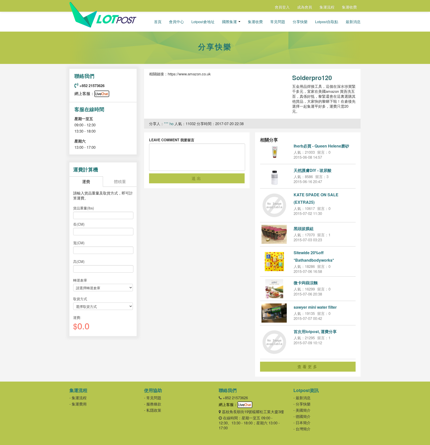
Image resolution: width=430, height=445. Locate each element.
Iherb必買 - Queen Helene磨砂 (321, 146)
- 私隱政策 (152, 410)
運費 (86, 181)
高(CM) (79, 261)
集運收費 (349, 6)
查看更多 (307, 366)
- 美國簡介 (302, 410)
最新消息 (353, 21)
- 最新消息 (302, 397)
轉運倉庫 (80, 280)
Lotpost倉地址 (203, 21)
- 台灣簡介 (302, 428)
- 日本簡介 (302, 422)
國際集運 (230, 21)
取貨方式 (80, 298)
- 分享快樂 (302, 403)
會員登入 (282, 6)
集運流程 (327, 6)
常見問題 (277, 21)
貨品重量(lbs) (83, 207)
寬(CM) (79, 242)
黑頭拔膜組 (304, 228)
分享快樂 (300, 21)
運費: (77, 317)
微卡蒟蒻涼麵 (306, 283)
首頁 (157, 21)
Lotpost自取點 (326, 21)
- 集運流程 (78, 397)
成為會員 (304, 6)
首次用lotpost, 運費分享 (315, 331)
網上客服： (84, 93)
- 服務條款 (152, 403)
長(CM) (79, 224)
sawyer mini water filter (315, 307)
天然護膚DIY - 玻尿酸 (312, 170)
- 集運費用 (78, 403)
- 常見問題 (152, 397)
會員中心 (176, 21)
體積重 (120, 181)
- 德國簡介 (302, 416)
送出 (197, 178)
